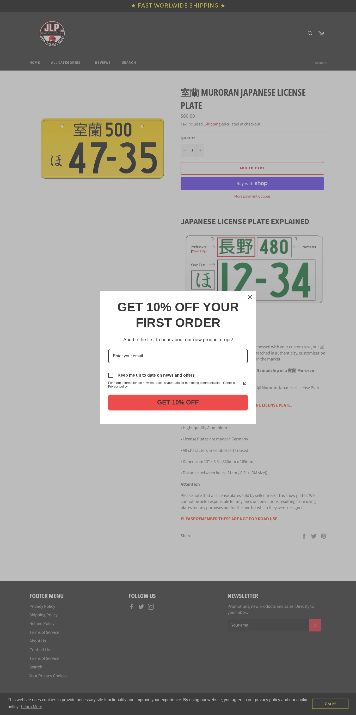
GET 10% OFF (178, 402)
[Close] (250, 297)
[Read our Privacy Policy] (245, 383)
